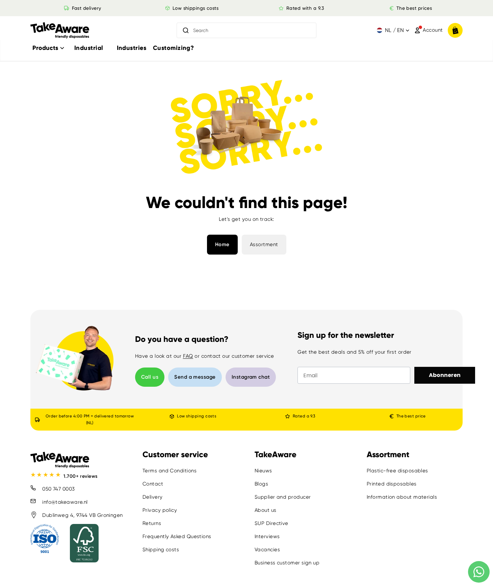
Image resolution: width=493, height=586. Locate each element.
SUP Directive (271, 523)
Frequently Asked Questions (176, 536)
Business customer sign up (287, 563)
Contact (152, 484)
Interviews (267, 536)
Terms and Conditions (169, 471)
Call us (149, 377)
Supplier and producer (283, 497)
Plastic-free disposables (397, 471)
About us (266, 510)
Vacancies (267, 550)
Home (222, 244)
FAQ (188, 356)
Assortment (264, 244)
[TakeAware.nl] (59, 30)
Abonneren (445, 375)
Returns (151, 523)
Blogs (261, 484)
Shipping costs (160, 550)
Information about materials (402, 497)
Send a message (194, 377)
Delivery (152, 497)
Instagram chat (251, 377)
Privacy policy (159, 510)
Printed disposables (392, 484)
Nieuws (263, 471)
